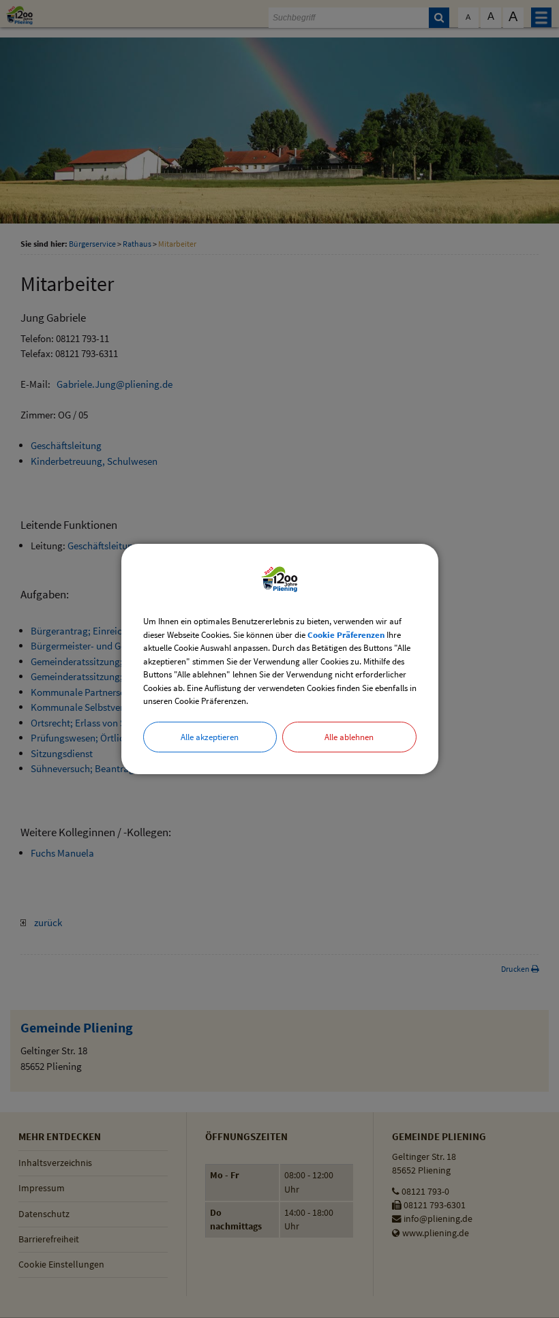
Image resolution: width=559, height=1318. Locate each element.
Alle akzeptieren (210, 737)
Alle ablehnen (349, 737)
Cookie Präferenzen (345, 635)
